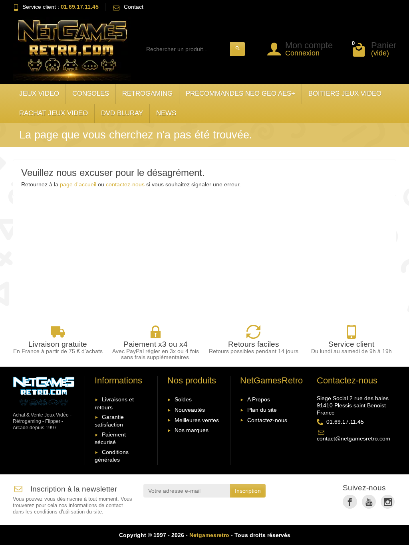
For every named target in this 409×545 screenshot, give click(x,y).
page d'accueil (78, 184)
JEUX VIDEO (39, 93)
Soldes (183, 399)
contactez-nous (125, 184)
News (166, 113)
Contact (133, 7)
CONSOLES (90, 93)
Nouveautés (190, 410)
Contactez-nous (267, 420)
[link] (350, 502)
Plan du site (262, 410)
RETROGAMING (147, 93)
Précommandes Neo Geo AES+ (240, 93)
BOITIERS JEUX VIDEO (344, 93)
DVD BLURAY (122, 113)
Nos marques (191, 430)
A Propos (258, 399)
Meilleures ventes (197, 420)
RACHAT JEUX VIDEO (53, 113)
